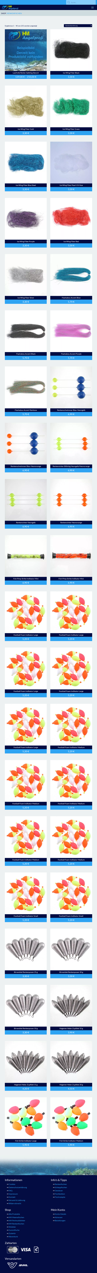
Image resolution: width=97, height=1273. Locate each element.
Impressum (13, 1194)
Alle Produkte (14, 1214)
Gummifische (14, 1230)
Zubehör (12, 1233)
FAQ (10, 1190)
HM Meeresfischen (16, 1217)
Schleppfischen (61, 1187)
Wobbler (12, 1227)
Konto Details (60, 1214)
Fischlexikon (60, 1194)
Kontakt (12, 1197)
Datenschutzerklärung (18, 1187)
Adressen (58, 1217)
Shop (3, 13)
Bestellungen (60, 1220)
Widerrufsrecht (15, 1203)
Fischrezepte (60, 1197)
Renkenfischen (61, 1184)
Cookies (12, 1184)
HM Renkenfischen (16, 1224)
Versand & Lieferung (17, 1200)
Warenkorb (13, 1236)
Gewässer (59, 1190)
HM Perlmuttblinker (17, 1220)
